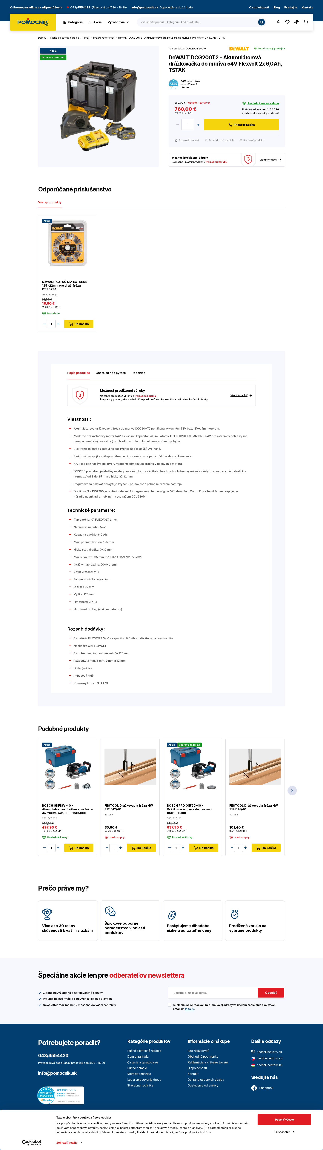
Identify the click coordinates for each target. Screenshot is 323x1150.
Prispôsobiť (282, 1131)
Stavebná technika (140, 1085)
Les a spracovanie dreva (144, 1079)
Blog (276, 7)
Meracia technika (139, 1074)
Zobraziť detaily (66, 1142)
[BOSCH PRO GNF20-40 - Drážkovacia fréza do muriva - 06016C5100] (192, 766)
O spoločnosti (259, 7)
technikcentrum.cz (269, 1058)
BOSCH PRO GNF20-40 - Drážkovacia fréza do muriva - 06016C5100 (189, 809)
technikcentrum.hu (269, 1065)
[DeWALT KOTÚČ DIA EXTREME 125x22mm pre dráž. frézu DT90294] (67, 243)
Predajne (290, 7)
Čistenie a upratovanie (142, 1062)
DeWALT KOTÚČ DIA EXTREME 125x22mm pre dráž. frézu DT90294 (64, 285)
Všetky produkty (49, 202)
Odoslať (271, 993)
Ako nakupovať (198, 1051)
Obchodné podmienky (203, 1056)
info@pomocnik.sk (57, 1073)
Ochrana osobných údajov (206, 1079)
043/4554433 (80, 7)
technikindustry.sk (269, 1052)
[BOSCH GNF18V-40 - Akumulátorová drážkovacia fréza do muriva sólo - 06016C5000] (67, 766)
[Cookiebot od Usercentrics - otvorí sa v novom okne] (31, 1143)
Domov (42, 37)
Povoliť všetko (284, 1119)
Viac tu (189, 1008)
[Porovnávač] (296, 22)
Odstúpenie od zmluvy (203, 1085)
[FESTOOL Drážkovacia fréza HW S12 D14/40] (255, 766)
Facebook (265, 1088)
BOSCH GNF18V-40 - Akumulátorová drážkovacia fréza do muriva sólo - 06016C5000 (67, 809)
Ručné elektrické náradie (144, 1051)
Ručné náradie (137, 1068)
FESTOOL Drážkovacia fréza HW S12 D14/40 (253, 807)
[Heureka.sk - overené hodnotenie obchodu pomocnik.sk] (61, 1095)
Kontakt (307, 7)
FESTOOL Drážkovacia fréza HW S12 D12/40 (128, 807)
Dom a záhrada (138, 1056)
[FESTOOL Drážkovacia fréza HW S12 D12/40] (130, 766)
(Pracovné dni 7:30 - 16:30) (109, 7)
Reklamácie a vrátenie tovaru (208, 1062)
